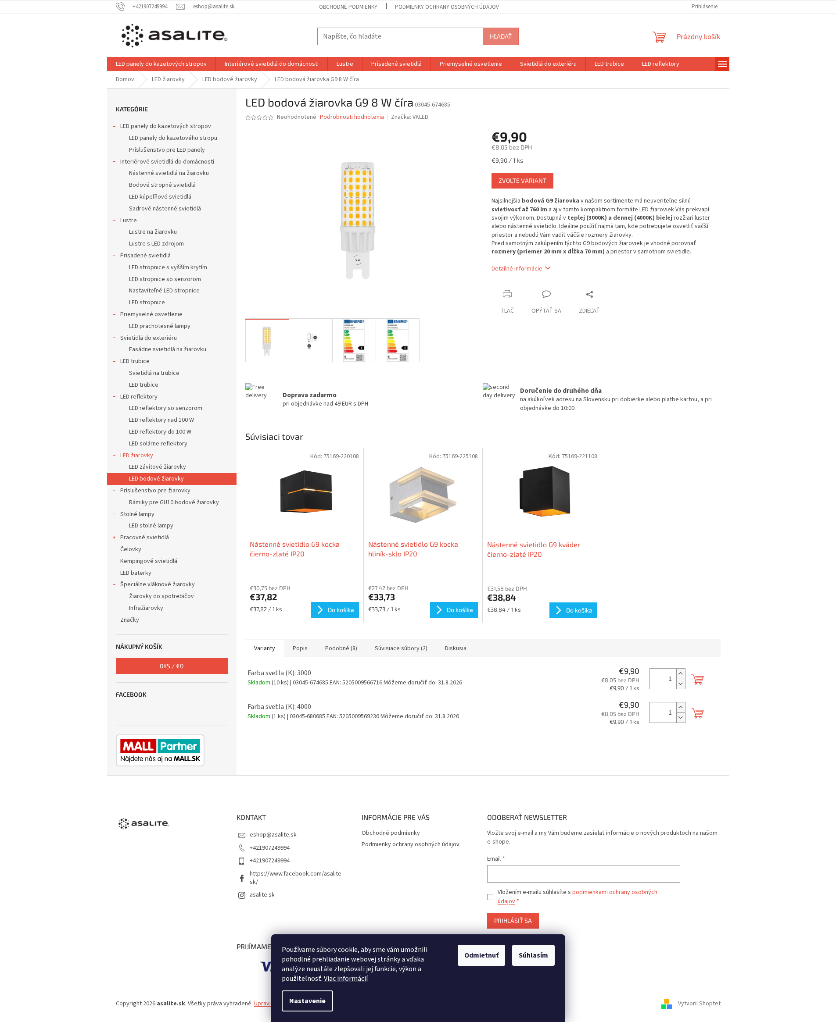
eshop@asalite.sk (273, 834)
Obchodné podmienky (348, 7)
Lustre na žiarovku (153, 232)
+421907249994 (270, 848)
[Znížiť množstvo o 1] (680, 684)
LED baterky (135, 573)
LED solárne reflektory (158, 443)
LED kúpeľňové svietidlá (160, 196)
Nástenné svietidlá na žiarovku (169, 173)
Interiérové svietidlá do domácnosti (167, 161)
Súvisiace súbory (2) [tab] (401, 648)
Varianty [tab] (264, 648)
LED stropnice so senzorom (165, 279)
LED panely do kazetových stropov (165, 126)
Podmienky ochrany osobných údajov (447, 7)
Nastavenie (307, 1001)
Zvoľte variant (522, 180)
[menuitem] (161, 64)
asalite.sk (262, 894)
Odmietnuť (481, 955)
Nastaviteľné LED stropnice (164, 290)
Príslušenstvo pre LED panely (167, 150)
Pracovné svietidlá (144, 537)
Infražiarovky (146, 608)
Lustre (128, 220)
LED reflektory (139, 396)
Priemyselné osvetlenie (151, 314)
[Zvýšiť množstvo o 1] (680, 674)
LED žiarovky (136, 455)
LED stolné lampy (151, 525)
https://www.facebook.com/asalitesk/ (295, 878)
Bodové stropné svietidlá (162, 185)
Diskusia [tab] (455, 648)
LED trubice (135, 361)
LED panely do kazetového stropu (173, 138)
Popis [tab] (300, 648)
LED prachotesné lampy (159, 326)
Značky (129, 620)
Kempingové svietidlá (148, 561)
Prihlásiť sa (513, 920)
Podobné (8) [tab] (341, 648)
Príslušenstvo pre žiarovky (155, 490)
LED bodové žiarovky (156, 478)
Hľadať (501, 36)
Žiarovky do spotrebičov (161, 596)
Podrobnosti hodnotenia (352, 117)
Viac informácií (346, 978)
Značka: (409, 117)
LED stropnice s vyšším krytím (168, 267)
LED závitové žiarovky (157, 467)
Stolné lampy (137, 514)
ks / (171, 665)
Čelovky (130, 549)
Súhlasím (533, 955)
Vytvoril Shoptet (699, 1004)
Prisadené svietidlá (145, 255)
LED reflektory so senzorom (165, 408)
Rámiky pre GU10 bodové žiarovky (174, 502)
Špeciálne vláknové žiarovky (157, 584)
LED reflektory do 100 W (160, 431)
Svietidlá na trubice (154, 373)
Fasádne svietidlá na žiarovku (167, 349)
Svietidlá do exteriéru (148, 338)
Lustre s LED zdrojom (156, 243)
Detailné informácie (517, 268)
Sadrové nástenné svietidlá (165, 208)
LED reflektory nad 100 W (161, 420)
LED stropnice (147, 302)
